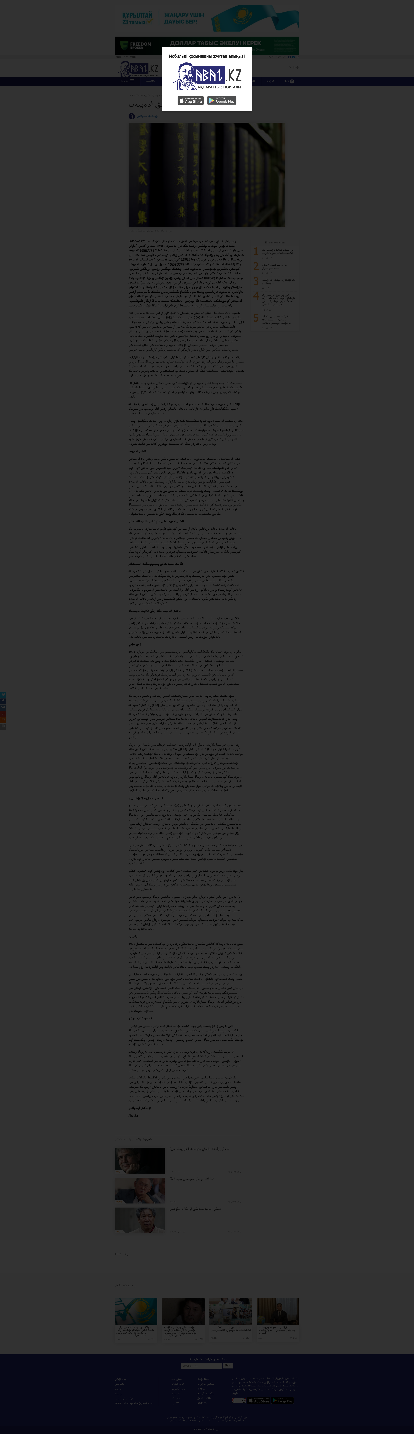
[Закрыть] (248, 52)
